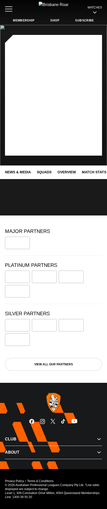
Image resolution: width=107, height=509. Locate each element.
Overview (66, 172)
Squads (44, 172)
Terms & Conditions (40, 481)
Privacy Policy (14, 481)
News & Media (18, 172)
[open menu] (8, 8)
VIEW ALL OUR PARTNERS (53, 364)
